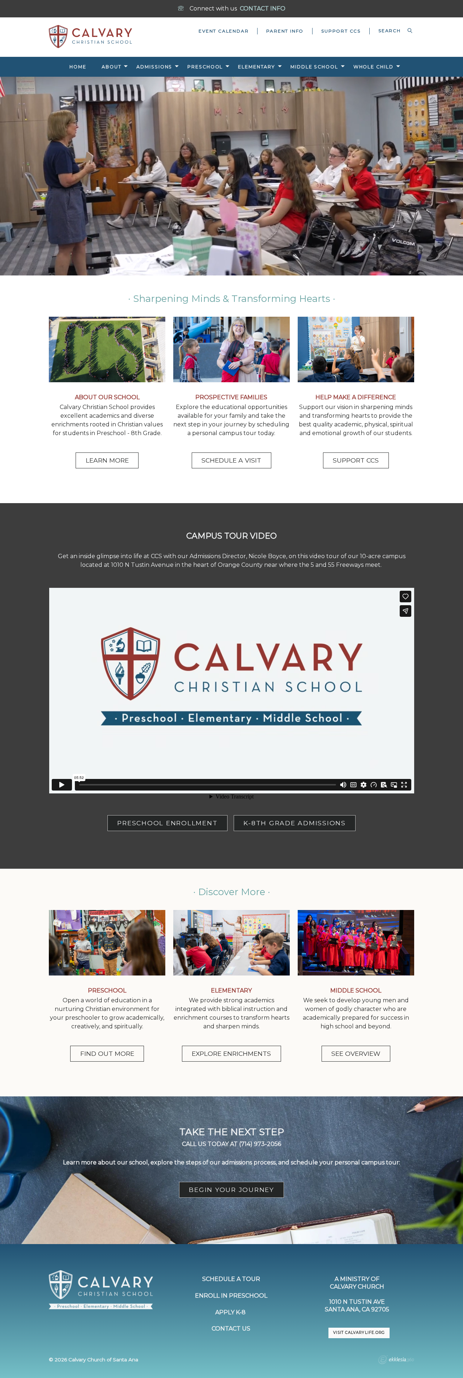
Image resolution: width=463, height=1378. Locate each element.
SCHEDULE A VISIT (231, 460)
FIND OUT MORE (107, 1053)
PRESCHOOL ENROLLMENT (167, 823)
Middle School (314, 66)
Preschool (205, 66)
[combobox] (391, 31)
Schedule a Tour (231, 1279)
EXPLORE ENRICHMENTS (231, 1053)
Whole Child (373, 66)
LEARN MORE (107, 460)
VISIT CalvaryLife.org (359, 1332)
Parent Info (284, 31)
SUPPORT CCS (356, 460)
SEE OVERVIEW (355, 1053)
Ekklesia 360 (396, 1360)
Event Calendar (224, 31)
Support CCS (341, 31)
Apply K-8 (231, 1312)
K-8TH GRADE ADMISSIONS (294, 823)
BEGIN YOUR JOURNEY (231, 1189)
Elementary (256, 66)
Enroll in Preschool (231, 1295)
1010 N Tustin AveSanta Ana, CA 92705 (357, 1305)
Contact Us (231, 1328)
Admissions (154, 66)
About (111, 66)
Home (77, 66)
